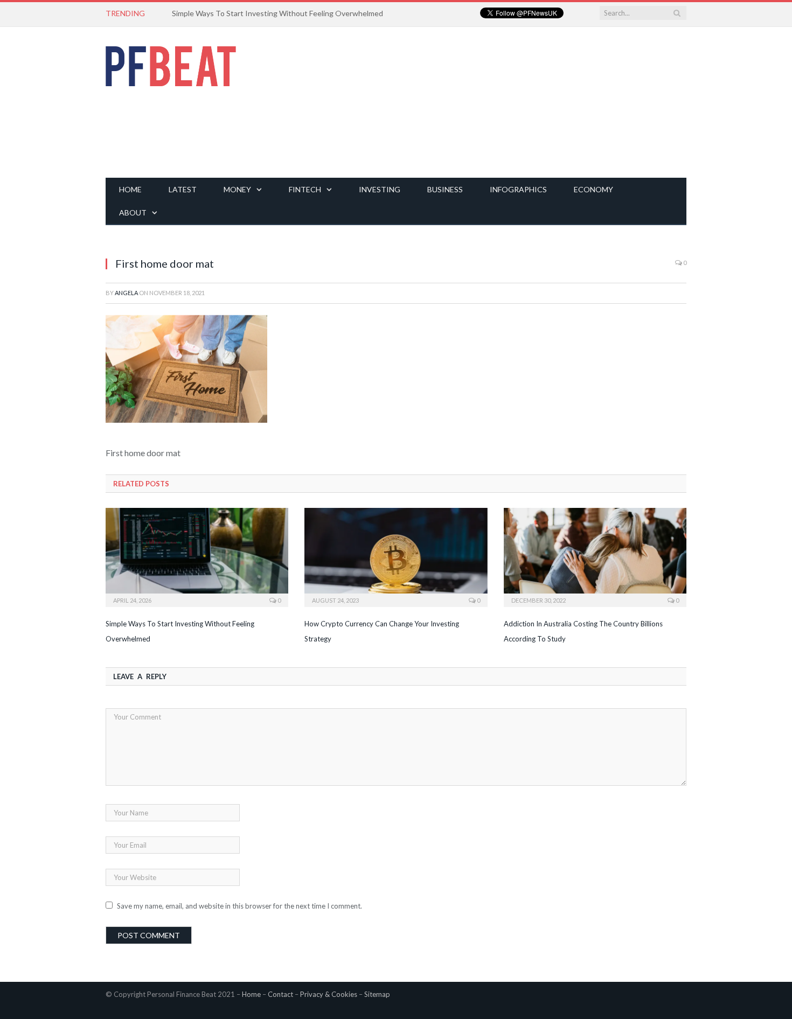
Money (237, 189)
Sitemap (377, 994)
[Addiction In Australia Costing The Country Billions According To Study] (595, 556)
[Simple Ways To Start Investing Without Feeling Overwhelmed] (197, 556)
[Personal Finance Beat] (171, 63)
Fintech (305, 189)
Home (130, 189)
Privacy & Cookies (328, 994)
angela (126, 292)
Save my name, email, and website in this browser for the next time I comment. (239, 906)
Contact (280, 994)
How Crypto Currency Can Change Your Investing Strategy (271, 13)
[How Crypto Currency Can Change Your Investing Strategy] (395, 556)
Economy (593, 189)
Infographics (518, 189)
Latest (183, 189)
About (133, 212)
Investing (379, 189)
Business (445, 189)
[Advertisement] (490, 102)
